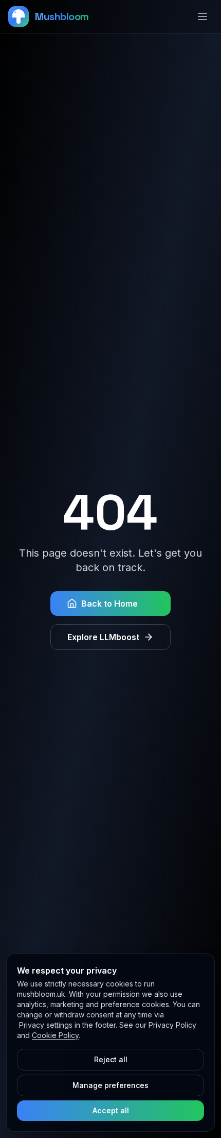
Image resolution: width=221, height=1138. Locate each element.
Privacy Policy (172, 1024)
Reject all (110, 1059)
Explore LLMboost (103, 637)
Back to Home (109, 603)
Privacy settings (45, 1024)
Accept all (111, 1110)
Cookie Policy (55, 1035)
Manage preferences (110, 1085)
